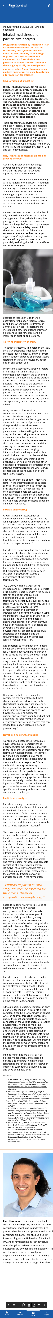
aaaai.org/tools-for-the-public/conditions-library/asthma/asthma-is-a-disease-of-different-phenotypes (27, 1086)
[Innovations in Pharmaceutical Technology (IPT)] (27, 6)
